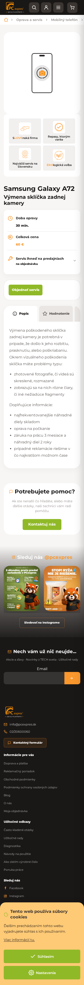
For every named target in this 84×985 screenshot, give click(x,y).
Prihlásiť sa (72, 678)
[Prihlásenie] (46, 7)
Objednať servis (25, 290)
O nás (8, 803)
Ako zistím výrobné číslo (21, 862)
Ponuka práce (13, 869)
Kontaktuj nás (42, 524)
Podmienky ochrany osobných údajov (30, 787)
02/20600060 (20, 731)
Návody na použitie (17, 854)
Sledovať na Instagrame (42, 622)
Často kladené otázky (19, 830)
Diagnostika (12, 846)
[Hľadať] (34, 7)
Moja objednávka (16, 811)
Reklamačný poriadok (19, 771)
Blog (7, 795)
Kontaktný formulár (27, 742)
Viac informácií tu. (19, 940)
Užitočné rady (13, 838)
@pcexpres (58, 557)
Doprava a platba (16, 763)
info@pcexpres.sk (23, 724)
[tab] (20, 314)
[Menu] (58, 7)
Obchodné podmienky (19, 779)
